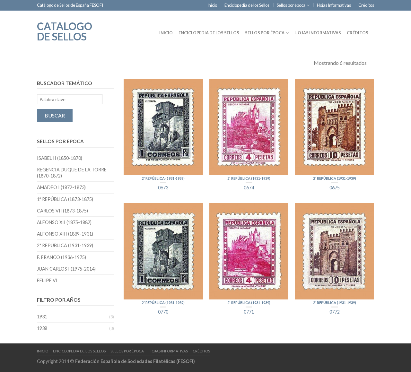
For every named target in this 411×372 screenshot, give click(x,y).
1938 (42, 328)
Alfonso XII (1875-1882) (64, 222)
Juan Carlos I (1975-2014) (66, 269)
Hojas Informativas (334, 5)
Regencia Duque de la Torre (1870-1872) (72, 172)
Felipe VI (47, 280)
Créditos (366, 5)
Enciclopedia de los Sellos (246, 5)
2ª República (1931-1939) (163, 178)
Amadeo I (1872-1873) (61, 187)
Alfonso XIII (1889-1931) (65, 234)
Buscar (55, 115)
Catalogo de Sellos (64, 31)
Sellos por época (291, 5)
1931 (42, 316)
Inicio (212, 5)
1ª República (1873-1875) (65, 199)
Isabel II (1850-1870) (59, 158)
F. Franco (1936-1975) (61, 257)
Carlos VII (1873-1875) (62, 210)
